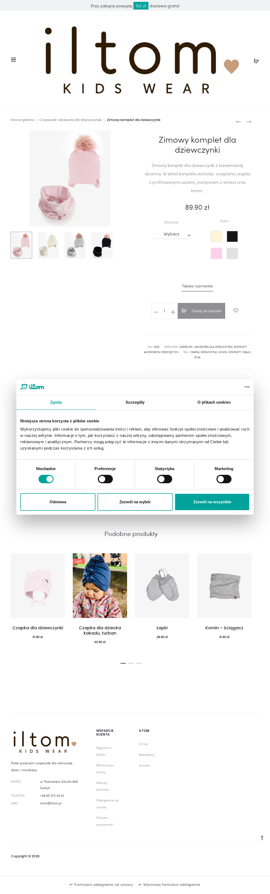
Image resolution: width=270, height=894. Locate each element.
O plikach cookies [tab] (214, 402)
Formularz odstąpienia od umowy (103, 884)
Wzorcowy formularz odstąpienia (171, 884)
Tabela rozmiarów (197, 285)
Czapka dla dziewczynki (37, 628)
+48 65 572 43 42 (52, 795)
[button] (123, 662)
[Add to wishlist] (236, 310)
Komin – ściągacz (224, 628)
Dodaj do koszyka (206, 310)
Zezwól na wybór (135, 502)
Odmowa (58, 502)
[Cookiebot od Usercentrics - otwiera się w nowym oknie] (227, 387)
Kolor (224, 221)
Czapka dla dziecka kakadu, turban (100, 630)
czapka (194, 352)
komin (223, 352)
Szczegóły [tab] (135, 402)
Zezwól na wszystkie (212, 502)
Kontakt (144, 765)
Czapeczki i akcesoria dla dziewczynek (70, 120)
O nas (143, 744)
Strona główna (22, 120)
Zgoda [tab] (56, 402)
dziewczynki (209, 352)
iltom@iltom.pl (50, 803)
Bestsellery (147, 754)
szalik (246, 352)
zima (197, 357)
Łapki (162, 628)
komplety (234, 352)
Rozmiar (171, 222)
